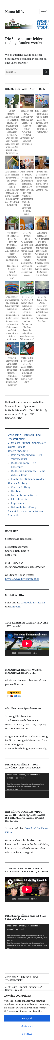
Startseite (13, 515)
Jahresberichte (19, 499)
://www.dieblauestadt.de (25, 578)
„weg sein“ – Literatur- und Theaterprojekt (21, 978)
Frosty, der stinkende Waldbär (28, 479)
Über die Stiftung (18, 483)
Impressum (17, 503)
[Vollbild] (45, 652)
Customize (27, 1026)
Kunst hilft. (14, 12)
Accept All (27, 1018)
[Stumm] (40, 652)
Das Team (16, 491)
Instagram (39, 602)
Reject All (27, 1034)
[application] (27, 643)
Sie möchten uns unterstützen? (26, 511)
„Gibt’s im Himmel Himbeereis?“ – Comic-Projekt (25, 988)
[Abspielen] (8, 652)
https (8, 578)
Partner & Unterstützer (24, 495)
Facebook (26, 602)
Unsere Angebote (18, 450)
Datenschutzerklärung (24, 507)
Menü (44, 11)
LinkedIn (15, 606)
